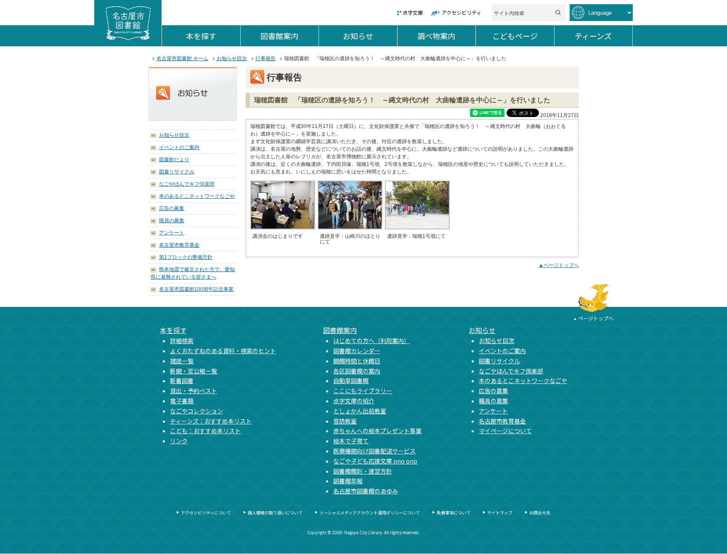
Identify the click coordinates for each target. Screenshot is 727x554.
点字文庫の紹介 (353, 401)
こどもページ (523, 35)
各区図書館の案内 (356, 371)
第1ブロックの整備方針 (185, 257)
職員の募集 (171, 221)
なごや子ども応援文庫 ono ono (375, 461)
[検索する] (558, 12)
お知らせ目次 (232, 58)
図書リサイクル (176, 172)
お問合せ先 (539, 512)
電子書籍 (182, 401)
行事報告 (265, 58)
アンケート (171, 233)
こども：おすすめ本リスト (205, 430)
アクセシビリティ (461, 12)
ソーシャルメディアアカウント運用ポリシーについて (369, 512)
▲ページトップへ (559, 265)
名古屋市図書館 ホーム (182, 58)
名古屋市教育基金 (179, 245)
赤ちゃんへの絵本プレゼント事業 (377, 430)
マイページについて (505, 430)
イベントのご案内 (179, 147)
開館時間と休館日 (356, 361)
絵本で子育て (351, 441)
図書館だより (174, 159)
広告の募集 (171, 208)
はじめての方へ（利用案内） (371, 340)
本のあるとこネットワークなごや (197, 196)
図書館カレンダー (356, 350)
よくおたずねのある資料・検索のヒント (223, 350)
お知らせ (370, 35)
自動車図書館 (351, 380)
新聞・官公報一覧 (193, 371)
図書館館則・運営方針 (362, 471)
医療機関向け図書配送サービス (374, 451)
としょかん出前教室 (359, 411)
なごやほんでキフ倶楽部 (187, 184)
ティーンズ (603, 35)
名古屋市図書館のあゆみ (365, 491)
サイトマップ (499, 512)
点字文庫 (413, 12)
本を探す (213, 35)
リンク (179, 441)
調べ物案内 (446, 35)
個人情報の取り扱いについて (275, 512)
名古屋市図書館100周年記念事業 (196, 289)
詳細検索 (182, 340)
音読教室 (345, 421)
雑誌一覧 (182, 361)
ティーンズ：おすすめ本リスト (211, 421)
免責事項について (453, 512)
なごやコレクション (196, 411)
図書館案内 (289, 35)
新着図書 (182, 380)
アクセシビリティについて (206, 512)
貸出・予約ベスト (193, 390)
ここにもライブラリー (362, 390)
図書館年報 (348, 481)
